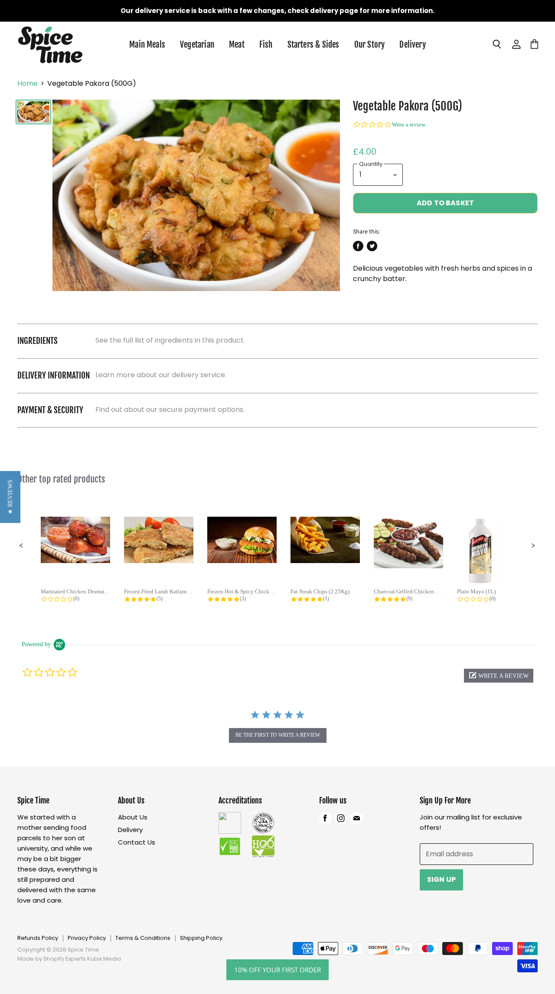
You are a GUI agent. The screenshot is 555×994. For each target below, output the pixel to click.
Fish (266, 44)
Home (27, 83)
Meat (237, 44)
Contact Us (136, 842)
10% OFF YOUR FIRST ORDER (277, 969)
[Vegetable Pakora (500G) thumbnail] (33, 111)
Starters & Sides (313, 44)
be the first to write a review (277, 735)
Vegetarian (197, 44)
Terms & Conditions (142, 938)
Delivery (412, 44)
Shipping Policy (201, 938)
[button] (21, 546)
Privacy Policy (87, 938)
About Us (132, 817)
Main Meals (147, 44)
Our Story (369, 44)
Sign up (441, 879)
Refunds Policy (37, 938)
